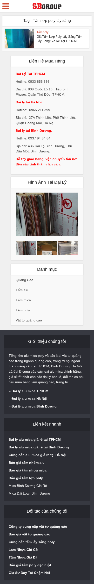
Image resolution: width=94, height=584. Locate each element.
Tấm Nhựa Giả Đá (23, 557)
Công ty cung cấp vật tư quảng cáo (38, 526)
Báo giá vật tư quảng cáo (29, 534)
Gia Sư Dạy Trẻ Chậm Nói (29, 573)
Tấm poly (42, 32)
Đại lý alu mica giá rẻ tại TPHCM (35, 439)
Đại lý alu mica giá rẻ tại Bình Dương (39, 447)
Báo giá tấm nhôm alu (27, 463)
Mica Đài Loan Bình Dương (29, 493)
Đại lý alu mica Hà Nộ (29, 399)
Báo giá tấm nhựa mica (28, 470)
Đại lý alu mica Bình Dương (34, 406)
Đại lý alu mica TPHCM (30, 391)
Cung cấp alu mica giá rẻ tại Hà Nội (37, 455)
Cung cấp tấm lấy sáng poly (32, 542)
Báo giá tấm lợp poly (26, 478)
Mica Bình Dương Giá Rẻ (28, 486)
